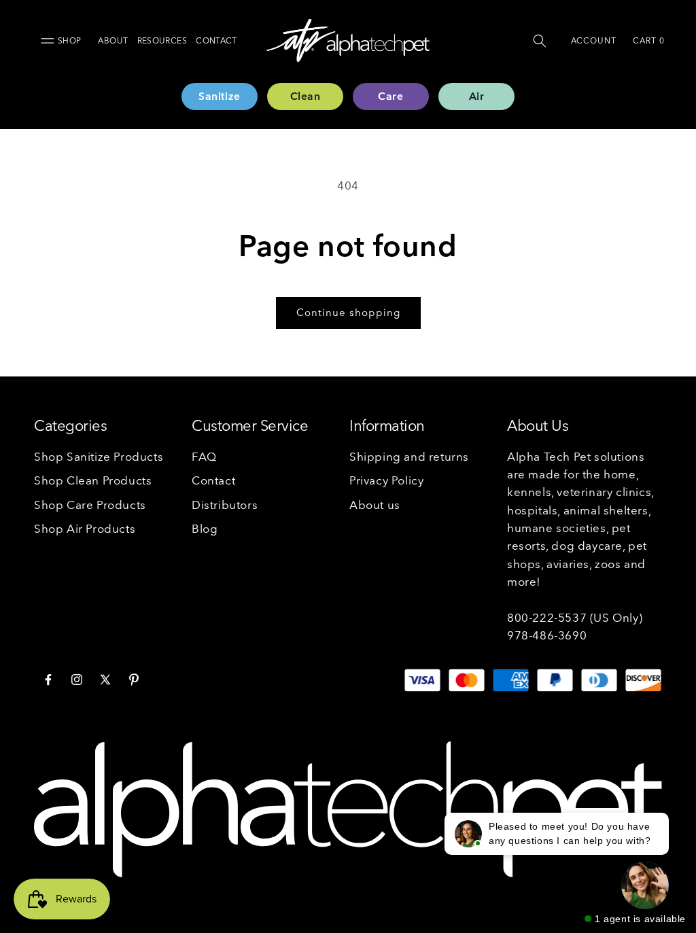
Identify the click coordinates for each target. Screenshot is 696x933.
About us (374, 504)
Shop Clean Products (93, 480)
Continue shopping (348, 312)
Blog (205, 528)
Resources (162, 40)
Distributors (225, 504)
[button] (540, 41)
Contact (216, 40)
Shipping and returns (409, 456)
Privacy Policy (386, 480)
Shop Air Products (84, 528)
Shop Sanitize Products (98, 456)
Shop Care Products (90, 504)
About (113, 40)
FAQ (204, 456)
